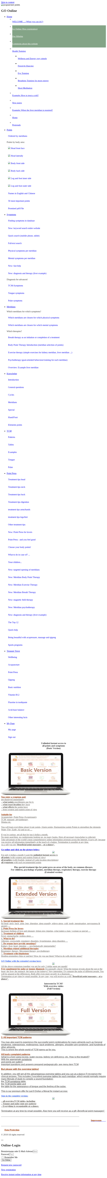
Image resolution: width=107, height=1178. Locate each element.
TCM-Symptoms (15, 285)
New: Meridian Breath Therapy (22, 592)
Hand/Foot (13, 417)
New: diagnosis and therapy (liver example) (27, 273)
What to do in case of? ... (19, 554)
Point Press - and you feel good (22, 539)
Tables (11, 444)
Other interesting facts (17, 717)
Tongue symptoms (16, 293)
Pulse (10, 467)
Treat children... (15, 562)
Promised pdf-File (16, 208)
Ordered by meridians (17, 136)
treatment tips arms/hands (19, 509)
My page (12, 729)
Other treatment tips (16, 524)
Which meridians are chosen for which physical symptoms (33, 317)
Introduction (13, 380)
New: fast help (14, 266)
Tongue (11, 459)
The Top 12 (13, 622)
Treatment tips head (16, 479)
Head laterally (16, 156)
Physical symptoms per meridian (22, 251)
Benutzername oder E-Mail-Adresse (17, 1151)
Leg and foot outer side (20, 186)
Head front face (17, 148)
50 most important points (19, 201)
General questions (16, 387)
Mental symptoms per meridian (21, 258)
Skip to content (7, 2)
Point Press (13, 672)
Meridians (12, 402)
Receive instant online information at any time (21, 1174)
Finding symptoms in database (21, 220)
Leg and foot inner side (20, 178)
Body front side (17, 163)
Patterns (11, 437)
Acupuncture (14, 665)
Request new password (11, 1165)
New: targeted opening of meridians (24, 570)
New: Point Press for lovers (20, 532)
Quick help (13, 630)
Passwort (5, 1154)
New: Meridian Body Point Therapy (24, 577)
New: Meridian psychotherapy (21, 607)
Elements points (15, 425)
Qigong (11, 680)
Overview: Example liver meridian (23, 367)
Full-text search (15, 243)
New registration (8, 1170)
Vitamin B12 (13, 695)
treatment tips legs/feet (18, 517)
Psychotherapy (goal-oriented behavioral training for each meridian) (37, 360)
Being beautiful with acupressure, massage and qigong (32, 637)
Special (11, 410)
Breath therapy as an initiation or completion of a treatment (33, 337)
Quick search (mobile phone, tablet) (23, 236)
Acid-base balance (16, 710)
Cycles (11, 395)
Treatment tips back (16, 494)
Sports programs (15, 645)
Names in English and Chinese (21, 193)
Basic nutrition (14, 687)
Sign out (11, 737)
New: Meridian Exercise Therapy (22, 585)
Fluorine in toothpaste (17, 702)
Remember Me (11, 1157)
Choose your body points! (19, 547)
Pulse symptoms (15, 300)
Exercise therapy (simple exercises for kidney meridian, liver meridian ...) (40, 352)
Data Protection (11, 1130)
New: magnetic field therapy (20, 600)
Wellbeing (12, 657)
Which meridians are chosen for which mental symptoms (33, 325)
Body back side (17, 171)
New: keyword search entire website (24, 228)
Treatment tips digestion (18, 502)
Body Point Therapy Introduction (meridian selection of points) (35, 345)
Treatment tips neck (16, 487)
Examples (12, 452)
